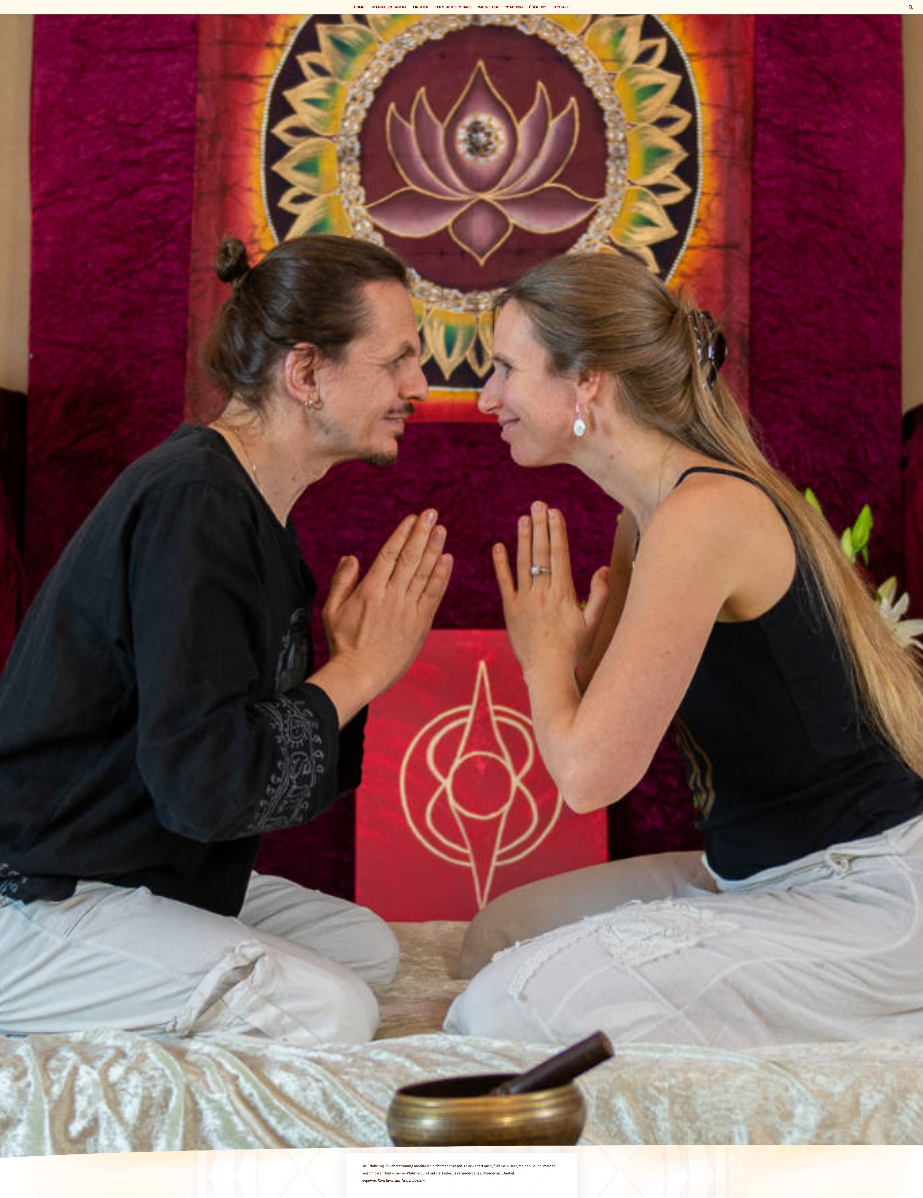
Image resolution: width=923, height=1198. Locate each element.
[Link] (461, 604)
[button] (911, 7)
